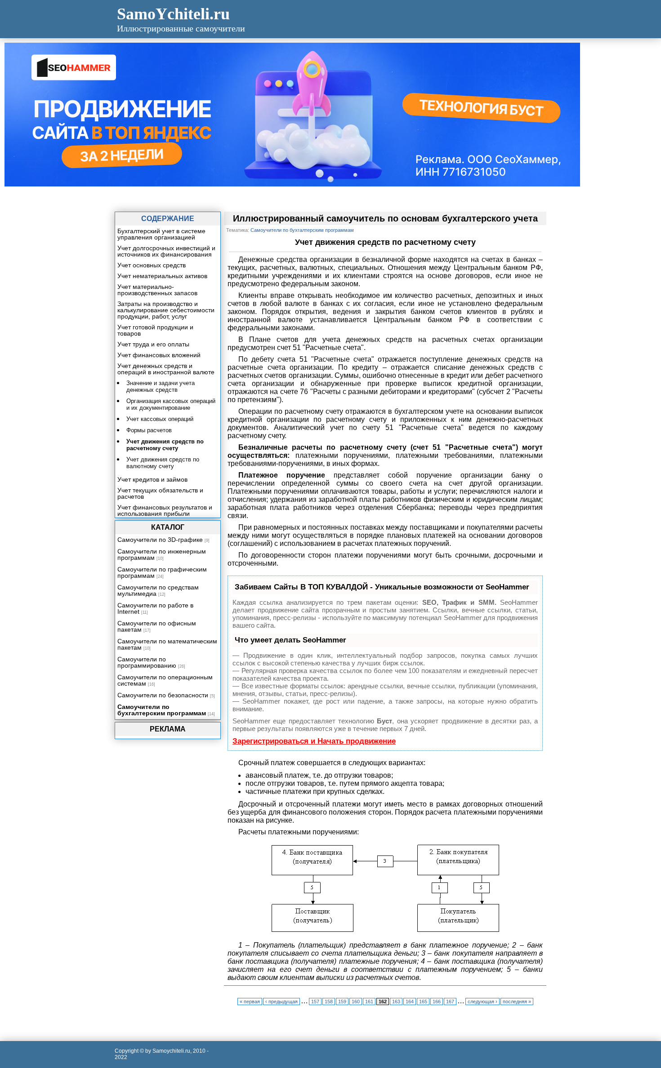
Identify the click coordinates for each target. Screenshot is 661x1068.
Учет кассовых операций (159, 419)
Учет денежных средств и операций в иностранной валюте (165, 369)
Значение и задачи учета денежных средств (160, 386)
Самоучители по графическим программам (162, 572)
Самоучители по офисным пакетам (156, 626)
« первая (250, 1001)
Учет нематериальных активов (162, 275)
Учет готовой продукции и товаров (155, 330)
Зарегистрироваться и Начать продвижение (314, 741)
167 (450, 1001)
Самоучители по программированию (146, 662)
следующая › (482, 1001)
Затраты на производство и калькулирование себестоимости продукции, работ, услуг (165, 310)
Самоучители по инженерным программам (161, 554)
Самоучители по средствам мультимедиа (158, 590)
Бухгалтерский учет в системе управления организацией (161, 234)
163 (396, 1001)
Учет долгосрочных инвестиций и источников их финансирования (166, 251)
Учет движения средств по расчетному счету (165, 445)
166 (437, 1001)
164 (410, 1001)
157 (315, 1001)
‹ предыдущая (281, 1001)
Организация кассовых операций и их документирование (170, 404)
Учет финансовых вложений (159, 355)
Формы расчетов (149, 430)
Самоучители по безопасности (162, 695)
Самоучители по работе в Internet (155, 608)
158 (329, 1001)
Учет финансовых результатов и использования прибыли (164, 510)
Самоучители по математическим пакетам (167, 644)
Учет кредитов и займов (152, 479)
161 (369, 1001)
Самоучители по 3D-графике (160, 539)
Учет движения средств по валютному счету (162, 463)
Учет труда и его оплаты (153, 344)
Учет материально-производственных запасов (157, 290)
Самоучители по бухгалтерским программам (161, 710)
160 (356, 1001)
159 (342, 1001)
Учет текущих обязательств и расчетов (160, 493)
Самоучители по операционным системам (165, 680)
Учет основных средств (151, 265)
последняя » (517, 1001)
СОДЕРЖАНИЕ (167, 218)
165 (423, 1001)
